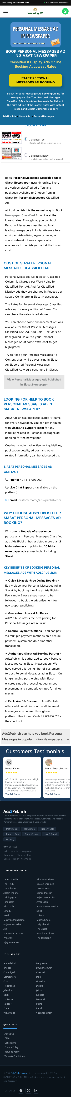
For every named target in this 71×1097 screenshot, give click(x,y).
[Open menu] (5, 11)
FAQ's (7, 1038)
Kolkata (40, 994)
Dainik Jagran (10, 897)
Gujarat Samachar (12, 924)
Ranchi (39, 1008)
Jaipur (39, 990)
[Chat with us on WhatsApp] (65, 11)
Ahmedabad (9, 963)
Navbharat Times (45, 933)
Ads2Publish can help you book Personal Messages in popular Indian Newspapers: (32, 736)
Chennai (40, 972)
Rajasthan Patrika (45, 897)
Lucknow (8, 999)
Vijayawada (9, 1012)
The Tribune (9, 888)
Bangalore (41, 963)
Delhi (38, 976)
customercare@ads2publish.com (39, 500)
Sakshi (40, 910)
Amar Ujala (42, 901)
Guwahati (41, 981)
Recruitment (29, 828)
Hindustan (8, 901)
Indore (39, 985)
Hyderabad (9, 985)
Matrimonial (12, 828)
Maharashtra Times (13, 933)
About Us (9, 1033)
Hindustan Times (45, 879)
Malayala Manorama (13, 919)
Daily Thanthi (43, 924)
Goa (5, 981)
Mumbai (40, 999)
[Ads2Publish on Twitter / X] (28, 1091)
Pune (6, 1008)
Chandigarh (9, 972)
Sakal (6, 915)
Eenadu (7, 910)
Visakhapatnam (44, 1012)
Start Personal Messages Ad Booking (35, 80)
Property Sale (47, 828)
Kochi (6, 994)
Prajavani (8, 937)
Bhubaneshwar (44, 967)
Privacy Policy (11, 1047)
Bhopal (7, 967)
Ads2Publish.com (19, 1073)
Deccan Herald (44, 888)
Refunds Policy (11, 1051)
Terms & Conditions (14, 1056)
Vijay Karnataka (11, 942)
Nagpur (7, 1003)
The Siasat (42, 928)
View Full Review (12, 794)
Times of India (10, 879)
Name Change (32, 834)
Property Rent (12, 834)
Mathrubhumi (44, 919)
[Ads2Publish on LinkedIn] (36, 1091)
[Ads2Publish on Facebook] (21, 1091)
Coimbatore (9, 976)
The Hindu (8, 883)
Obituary (10, 839)
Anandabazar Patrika (47, 906)
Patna (39, 1003)
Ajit (5, 928)
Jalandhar (8, 990)
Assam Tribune (10, 892)
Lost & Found (50, 834)
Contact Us (10, 1042)
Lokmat (40, 915)
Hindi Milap (9, 906)
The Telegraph (44, 937)
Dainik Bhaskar (44, 892)
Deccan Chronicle (45, 883)
